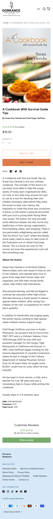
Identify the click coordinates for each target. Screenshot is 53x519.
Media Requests (40, 476)
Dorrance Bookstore (16, 499)
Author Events (8, 480)
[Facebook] (3, 491)
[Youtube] (25, 491)
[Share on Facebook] (11, 171)
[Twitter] (16, 491)
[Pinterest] (21, 491)
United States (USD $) (11, 512)
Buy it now (26, 162)
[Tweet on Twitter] (16, 171)
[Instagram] (8, 491)
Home (6, 23)
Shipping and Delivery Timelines (15, 476)
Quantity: (7, 139)
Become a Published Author (32, 468)
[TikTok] (12, 491)
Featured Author (9, 468)
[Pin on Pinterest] (20, 171)
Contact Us (24, 480)
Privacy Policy (24, 472)
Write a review (26, 440)
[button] (44, 9)
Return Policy (8, 472)
